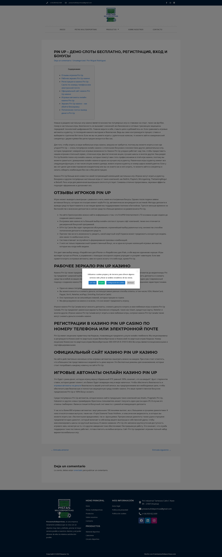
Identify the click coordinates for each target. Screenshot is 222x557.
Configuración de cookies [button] (115, 283)
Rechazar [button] (131, 283)
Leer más (92, 283)
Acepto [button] (101, 283)
